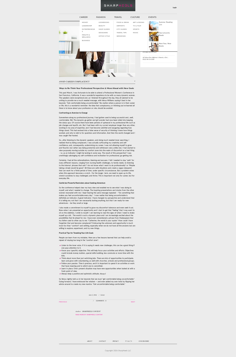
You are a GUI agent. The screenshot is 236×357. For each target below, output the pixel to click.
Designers (103, 32)
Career (84, 17)
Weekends (121, 36)
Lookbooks (104, 22)
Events (152, 17)
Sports (136, 29)
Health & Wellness (86, 36)
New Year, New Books (165, 45)
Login (175, 7)
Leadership (87, 26)
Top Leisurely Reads (164, 34)
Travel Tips (122, 32)
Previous (63, 302)
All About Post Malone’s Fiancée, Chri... (156, 57)
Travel (118, 17)
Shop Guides (104, 29)
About (89, 341)
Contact (102, 341)
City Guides (122, 29)
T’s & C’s (128, 341)
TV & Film (137, 26)
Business (86, 40)
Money (85, 22)
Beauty (102, 26)
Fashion (101, 17)
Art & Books (138, 22)
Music (135, 32)
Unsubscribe (144, 341)
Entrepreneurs (88, 30)
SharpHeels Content (95, 314)
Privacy (116, 341)
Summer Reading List (166, 23)
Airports (121, 26)
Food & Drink (123, 22)
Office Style (104, 36)
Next (133, 302)
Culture (135, 17)
